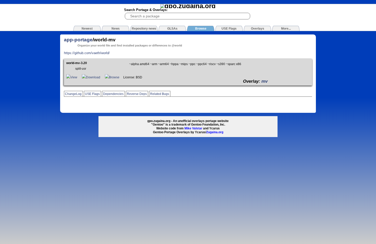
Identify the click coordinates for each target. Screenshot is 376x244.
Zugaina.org (214, 132)
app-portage (78, 39)
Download (93, 77)
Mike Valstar (193, 128)
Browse (114, 77)
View (73, 77)
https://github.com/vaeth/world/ (87, 53)
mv (264, 81)
